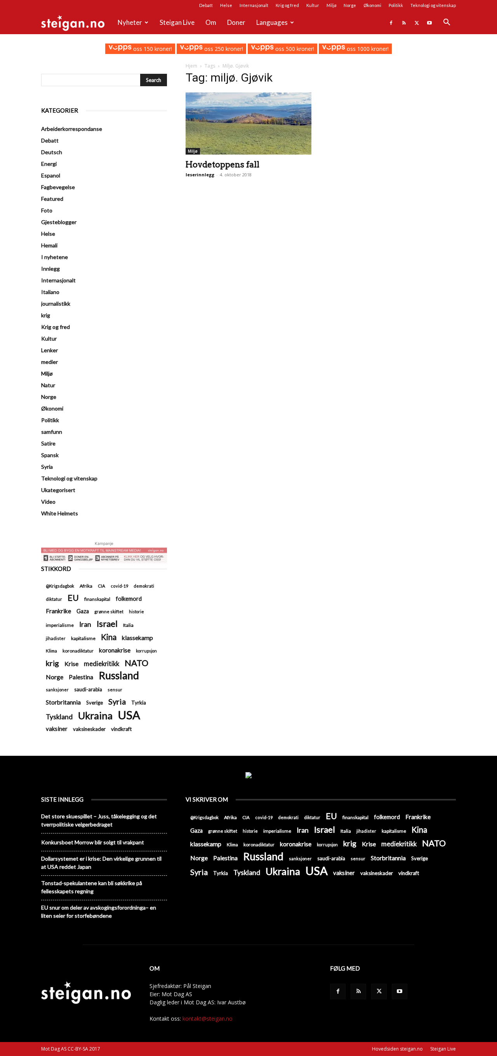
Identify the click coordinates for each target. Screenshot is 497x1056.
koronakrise (114, 650)
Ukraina (95, 716)
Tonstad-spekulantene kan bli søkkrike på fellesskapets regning (91, 887)
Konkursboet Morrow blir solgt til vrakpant (92, 842)
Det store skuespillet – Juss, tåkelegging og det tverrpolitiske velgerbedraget (99, 820)
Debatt (206, 5)
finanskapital (97, 599)
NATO (136, 663)
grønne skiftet (108, 611)
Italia (128, 625)
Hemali (49, 245)
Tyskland (59, 717)
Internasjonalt (254, 5)
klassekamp (137, 637)
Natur (48, 385)
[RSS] (404, 22)
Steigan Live (177, 22)
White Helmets (59, 513)
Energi (49, 163)
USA (129, 715)
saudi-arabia (88, 689)
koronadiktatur (78, 650)
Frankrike (58, 610)
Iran (85, 624)
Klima (51, 650)
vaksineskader (89, 729)
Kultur (312, 5)
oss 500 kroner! (294, 48)
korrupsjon (146, 650)
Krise (71, 663)
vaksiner (57, 728)
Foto (46, 210)
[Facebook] (391, 22)
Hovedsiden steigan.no (397, 1049)
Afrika (86, 586)
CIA (101, 585)
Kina (108, 637)
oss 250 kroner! (223, 48)
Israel (107, 623)
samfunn (51, 431)
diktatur (54, 599)
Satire (48, 443)
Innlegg (50, 268)
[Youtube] (429, 22)
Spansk (50, 455)
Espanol (50, 175)
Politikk (396, 5)
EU (73, 598)
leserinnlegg (200, 174)
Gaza (82, 611)
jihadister (56, 638)
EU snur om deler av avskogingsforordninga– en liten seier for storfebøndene (98, 911)
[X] (416, 22)
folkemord (129, 598)
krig (45, 315)
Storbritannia (63, 702)
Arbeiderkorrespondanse (71, 128)
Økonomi (372, 5)
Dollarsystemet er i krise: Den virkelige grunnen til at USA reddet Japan (101, 862)
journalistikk (55, 303)
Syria (47, 466)
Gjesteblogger (58, 222)
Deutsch (51, 152)
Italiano (50, 292)
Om (210, 22)
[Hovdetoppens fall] (248, 123)
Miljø (331, 5)
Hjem (191, 66)
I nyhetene (54, 257)
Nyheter (130, 22)
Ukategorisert (58, 490)
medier (49, 361)
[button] (446, 23)
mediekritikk (101, 663)
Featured (52, 198)
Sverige (94, 702)
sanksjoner (57, 689)
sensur (115, 689)
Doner (236, 22)
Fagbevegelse (58, 187)
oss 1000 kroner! (366, 48)
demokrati (144, 585)
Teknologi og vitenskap (433, 5)
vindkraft (121, 729)
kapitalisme (83, 638)
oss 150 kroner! (152, 48)
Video (48, 501)
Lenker (49, 350)
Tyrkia (138, 702)
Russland (119, 676)
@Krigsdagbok (60, 585)
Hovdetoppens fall (222, 164)
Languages (272, 22)
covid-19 (119, 585)
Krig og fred (287, 5)
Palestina (81, 676)
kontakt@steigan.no (207, 1018)
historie (136, 611)
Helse (226, 5)
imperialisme (60, 625)
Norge (350, 5)
